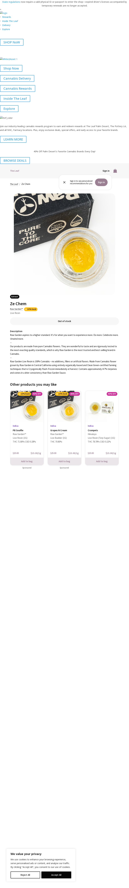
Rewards (6, 16)
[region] (41, 865)
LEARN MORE (13, 139)
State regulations (11, 1)
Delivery (6, 25)
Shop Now (11, 68)
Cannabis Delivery (17, 78)
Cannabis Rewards (17, 88)
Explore (6, 29)
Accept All (56, 874)
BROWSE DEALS (14, 160)
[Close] (72, 851)
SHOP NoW (11, 42)
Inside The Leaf (10, 21)
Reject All (25, 874)
